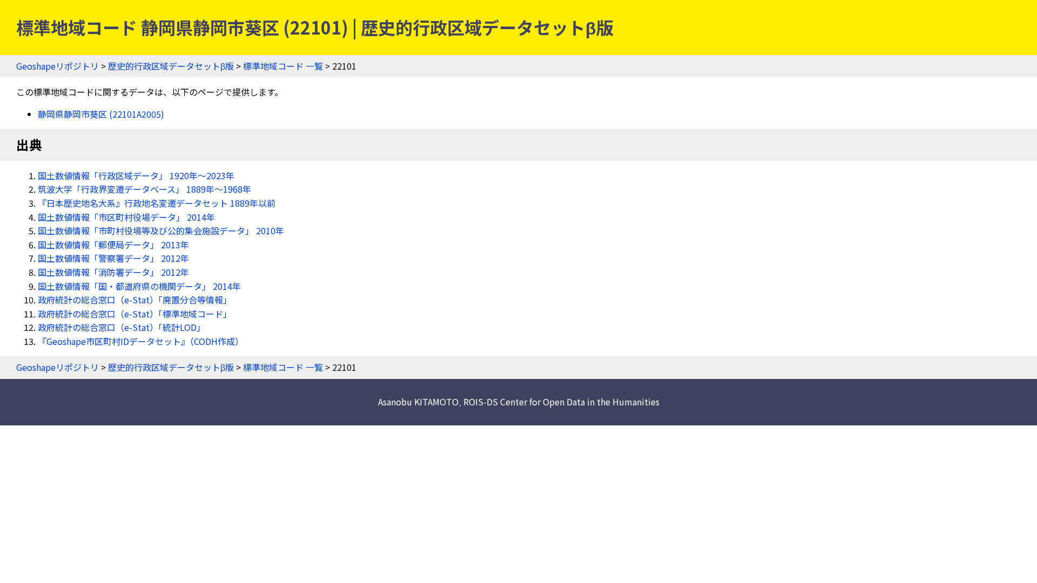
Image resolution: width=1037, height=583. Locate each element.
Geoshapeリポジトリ (57, 65)
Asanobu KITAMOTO (418, 401)
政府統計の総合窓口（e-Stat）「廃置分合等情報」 (135, 299)
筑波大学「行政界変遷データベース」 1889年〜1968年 (144, 188)
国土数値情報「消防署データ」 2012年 (113, 272)
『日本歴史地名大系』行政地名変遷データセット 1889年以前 (156, 202)
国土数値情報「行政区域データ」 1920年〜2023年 (136, 175)
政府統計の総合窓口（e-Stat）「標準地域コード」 (135, 313)
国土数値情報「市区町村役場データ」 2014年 (126, 217)
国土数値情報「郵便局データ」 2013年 (113, 244)
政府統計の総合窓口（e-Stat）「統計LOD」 (121, 327)
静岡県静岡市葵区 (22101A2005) (101, 113)
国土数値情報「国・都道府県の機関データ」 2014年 (139, 286)
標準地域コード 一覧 (283, 65)
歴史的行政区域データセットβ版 (171, 65)
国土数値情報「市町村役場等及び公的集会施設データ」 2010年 (161, 230)
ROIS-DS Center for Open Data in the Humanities (561, 401)
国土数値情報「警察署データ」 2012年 (113, 258)
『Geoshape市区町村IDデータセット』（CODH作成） (141, 341)
